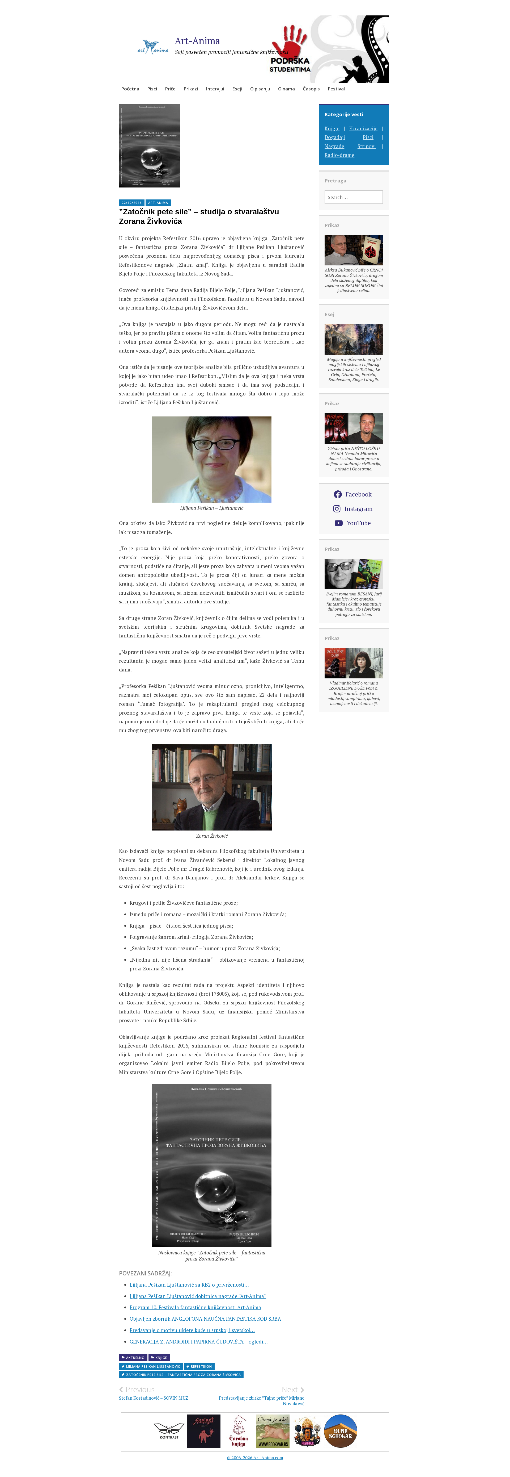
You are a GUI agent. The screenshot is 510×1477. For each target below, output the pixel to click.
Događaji (335, 137)
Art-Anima (197, 40)
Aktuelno (135, 1357)
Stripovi (367, 146)
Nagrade (334, 146)
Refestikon (201, 1366)
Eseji (237, 89)
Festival (336, 89)
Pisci (152, 89)
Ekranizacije (363, 128)
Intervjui (215, 89)
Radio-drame (339, 155)
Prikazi (191, 89)
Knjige (161, 1357)
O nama (286, 89)
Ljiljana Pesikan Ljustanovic (153, 1366)
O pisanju (260, 89)
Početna (130, 89)
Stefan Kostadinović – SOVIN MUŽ (153, 1393)
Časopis (311, 89)
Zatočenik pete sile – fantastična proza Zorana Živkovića (183, 1374)
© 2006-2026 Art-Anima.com (255, 1458)
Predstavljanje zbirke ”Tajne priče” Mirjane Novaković (261, 1395)
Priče (170, 89)
